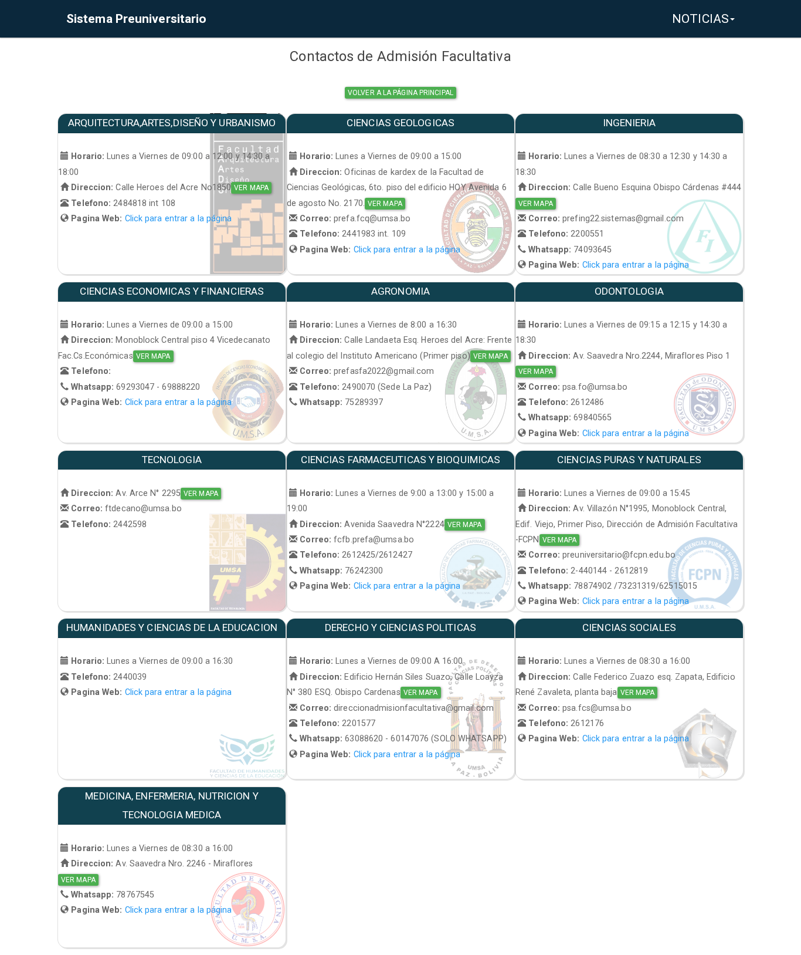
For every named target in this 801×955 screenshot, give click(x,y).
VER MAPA (251, 188)
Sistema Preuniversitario (136, 19)
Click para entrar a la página (178, 218)
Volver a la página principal (400, 93)
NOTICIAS (700, 19)
